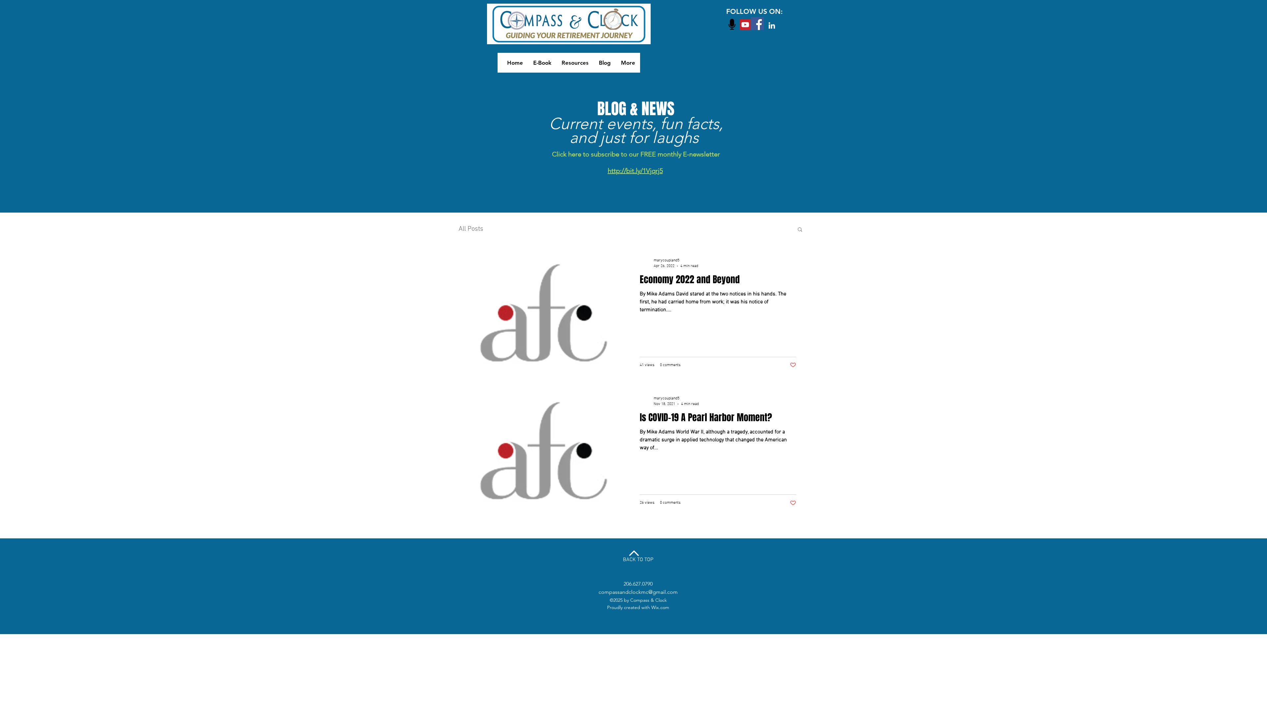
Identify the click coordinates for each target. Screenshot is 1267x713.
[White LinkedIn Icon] (771, 25)
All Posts (471, 229)
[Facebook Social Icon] (757, 23)
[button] (800, 229)
